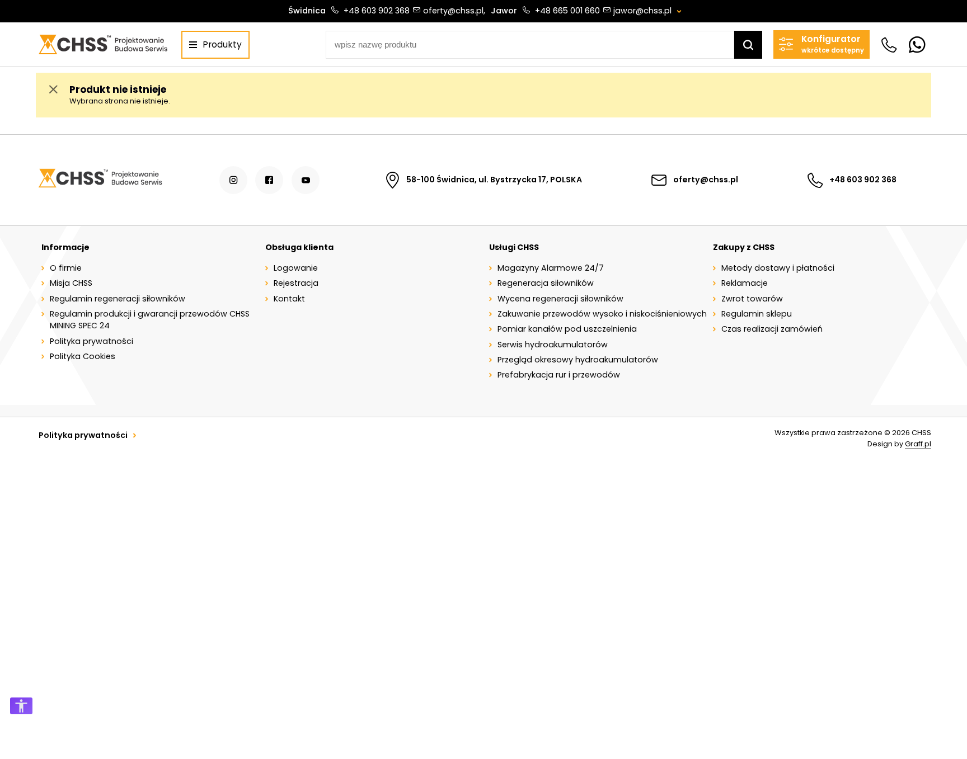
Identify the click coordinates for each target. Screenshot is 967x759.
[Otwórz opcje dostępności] (21, 705)
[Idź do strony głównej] (103, 44)
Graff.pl (918, 444)
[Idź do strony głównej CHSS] (100, 180)
